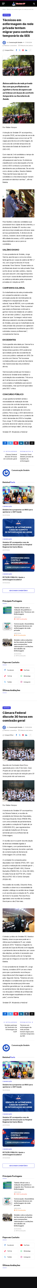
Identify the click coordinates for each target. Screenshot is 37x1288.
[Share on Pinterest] (22, 50)
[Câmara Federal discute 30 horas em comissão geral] (18, 750)
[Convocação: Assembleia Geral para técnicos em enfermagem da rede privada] (7, 626)
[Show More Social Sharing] (30, 50)
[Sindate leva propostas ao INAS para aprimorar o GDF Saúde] (18, 495)
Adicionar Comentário (18, 590)
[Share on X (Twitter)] (19, 50)
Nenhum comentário (10, 45)
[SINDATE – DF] (18, 3)
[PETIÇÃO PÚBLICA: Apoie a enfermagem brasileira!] (18, 563)
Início (4, 9)
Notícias (7, 15)
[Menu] (3, 3)
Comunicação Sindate (15, 42)
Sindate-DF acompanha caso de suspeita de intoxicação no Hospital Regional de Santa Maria (17, 544)
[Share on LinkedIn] (26, 50)
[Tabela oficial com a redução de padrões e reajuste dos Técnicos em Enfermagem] (7, 610)
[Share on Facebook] (16, 50)
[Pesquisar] (34, 3)
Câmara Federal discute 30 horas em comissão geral (10, 457)
